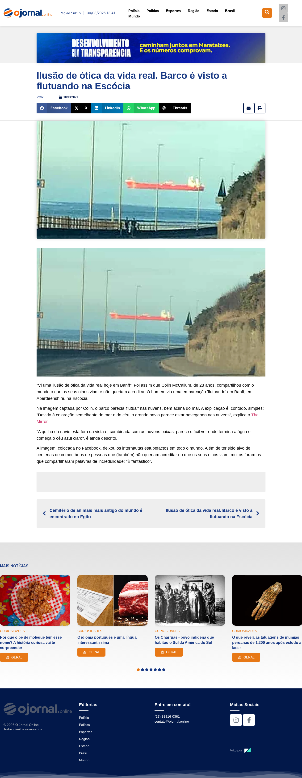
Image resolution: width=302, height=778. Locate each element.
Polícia (133, 11)
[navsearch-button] (267, 13)
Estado (212, 11)
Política (153, 11)
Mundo (134, 16)
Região (193, 11)
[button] (54, 108)
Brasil (230, 11)
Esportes (173, 11)
